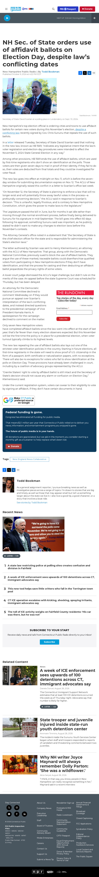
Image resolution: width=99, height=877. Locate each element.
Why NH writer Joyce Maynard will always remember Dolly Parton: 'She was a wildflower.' (64, 764)
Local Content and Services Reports (84, 851)
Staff (39, 820)
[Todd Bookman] (8, 484)
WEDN (14, 831)
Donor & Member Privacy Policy (64, 853)
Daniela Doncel (47, 688)
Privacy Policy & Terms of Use (64, 859)
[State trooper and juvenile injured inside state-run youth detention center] (20, 727)
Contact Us (42, 849)
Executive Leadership (42, 815)
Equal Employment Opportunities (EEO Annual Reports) (65, 844)
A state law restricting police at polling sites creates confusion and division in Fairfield (49, 567)
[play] (7, 18)
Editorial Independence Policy (82, 836)
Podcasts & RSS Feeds (64, 809)
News (42, 667)
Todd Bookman (50, 71)
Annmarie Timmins (48, 733)
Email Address (62, 308)
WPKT (23, 835)
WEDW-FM (9, 835)
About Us (41, 803)
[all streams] (95, 18)
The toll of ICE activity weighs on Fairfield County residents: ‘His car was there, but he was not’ (49, 613)
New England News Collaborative (29, 459)
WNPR (17, 835)
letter (10, 142)
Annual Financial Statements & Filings (83, 805)
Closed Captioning (84, 818)
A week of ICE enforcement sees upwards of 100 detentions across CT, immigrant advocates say (51, 578)
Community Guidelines (62, 830)
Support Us (42, 854)
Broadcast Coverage (80, 812)
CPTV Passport (63, 836)
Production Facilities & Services (85, 844)
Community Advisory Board (43, 832)
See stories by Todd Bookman (32, 502)
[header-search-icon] (53, 9)
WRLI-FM (9, 838)
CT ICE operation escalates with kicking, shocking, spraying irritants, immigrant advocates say (50, 602)
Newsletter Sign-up (65, 803)
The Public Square (84, 857)
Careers (40, 843)
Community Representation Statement (64, 822)
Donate (88, 9)
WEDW (20, 831)
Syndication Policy (84, 829)
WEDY (7, 833)
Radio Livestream (64, 815)
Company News (44, 808)
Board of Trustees (45, 826)
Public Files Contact (12, 840)
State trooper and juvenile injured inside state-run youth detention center (66, 724)
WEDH (7, 831)
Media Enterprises (45, 838)
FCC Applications (83, 824)
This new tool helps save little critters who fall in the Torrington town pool (50, 590)
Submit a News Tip (45, 860)
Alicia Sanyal (45, 775)
